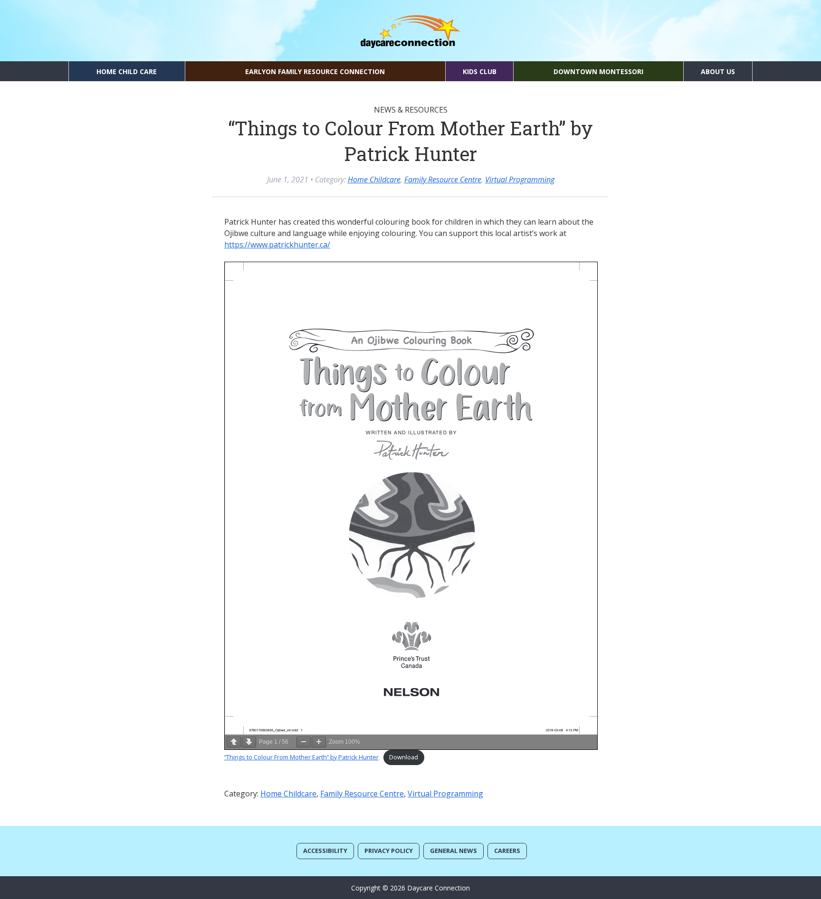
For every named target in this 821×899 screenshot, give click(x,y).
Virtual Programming (519, 179)
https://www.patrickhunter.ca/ (277, 244)
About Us (718, 71)
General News (453, 850)
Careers (507, 850)
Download (403, 757)
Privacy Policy (388, 850)
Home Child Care (126, 71)
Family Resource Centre (442, 179)
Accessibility (325, 850)
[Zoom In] (319, 742)
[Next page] (249, 742)
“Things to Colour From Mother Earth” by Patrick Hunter (301, 757)
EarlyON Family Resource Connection (315, 71)
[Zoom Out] (303, 742)
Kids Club (479, 71)
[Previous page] (234, 742)
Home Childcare (374, 179)
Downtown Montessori (598, 71)
